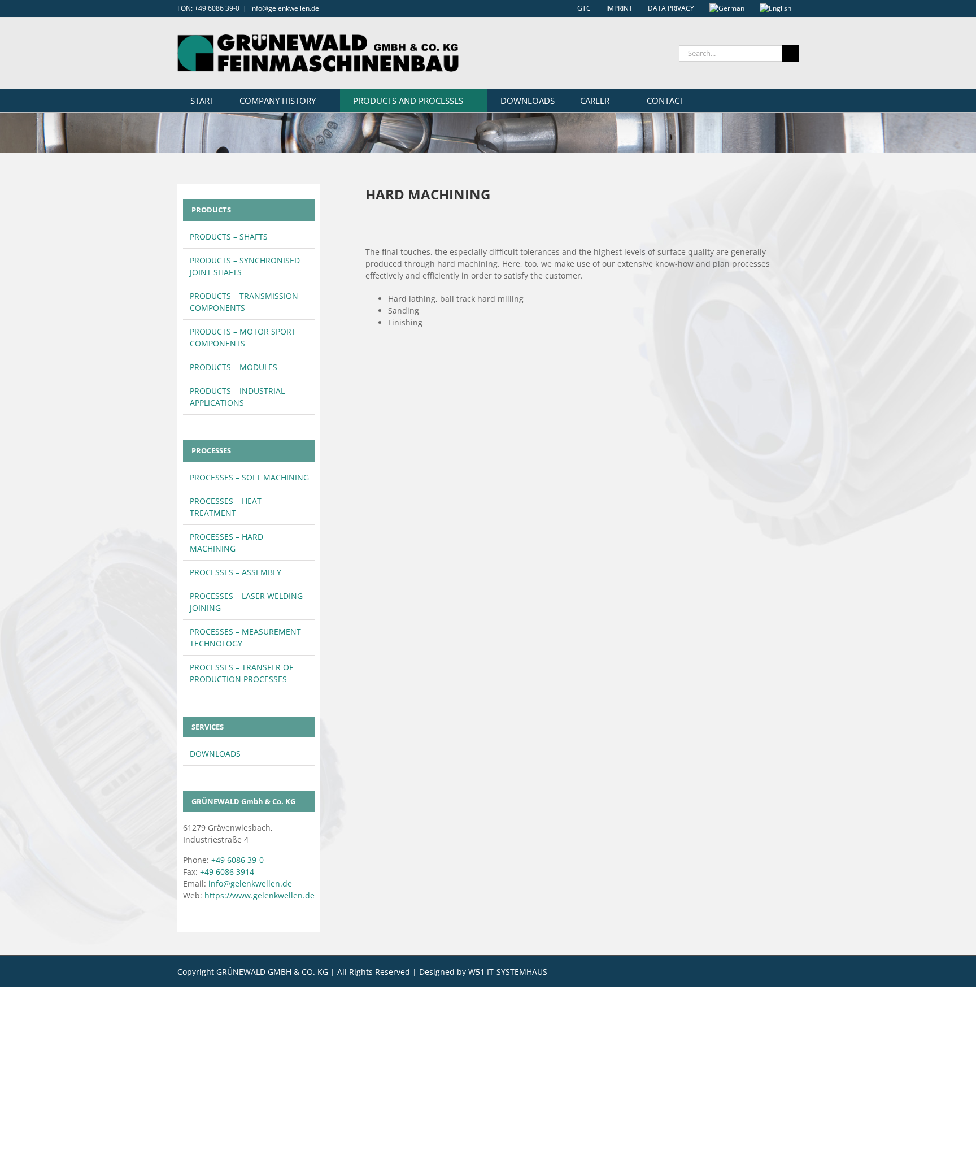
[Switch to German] (727, 8)
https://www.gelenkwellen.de (259, 895)
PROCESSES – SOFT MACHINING (249, 477)
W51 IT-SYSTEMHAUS (507, 971)
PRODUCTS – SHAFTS (229, 236)
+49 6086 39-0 (237, 859)
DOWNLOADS (215, 753)
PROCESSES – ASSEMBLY (235, 572)
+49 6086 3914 (227, 871)
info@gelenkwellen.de (284, 8)
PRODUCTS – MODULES (233, 367)
